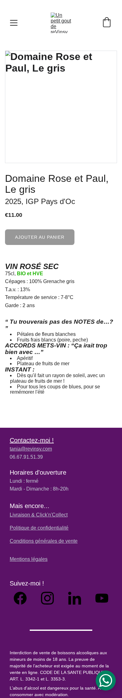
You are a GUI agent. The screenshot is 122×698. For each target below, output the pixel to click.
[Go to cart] (106, 23)
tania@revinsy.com (31, 448)
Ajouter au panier (39, 237)
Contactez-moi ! (32, 440)
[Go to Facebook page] (23, 598)
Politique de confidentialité (39, 528)
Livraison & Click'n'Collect (39, 514)
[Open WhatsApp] (106, 681)
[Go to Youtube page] (101, 598)
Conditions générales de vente (44, 541)
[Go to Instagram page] (50, 598)
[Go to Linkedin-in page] (77, 598)
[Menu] (14, 23)
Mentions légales (29, 559)
